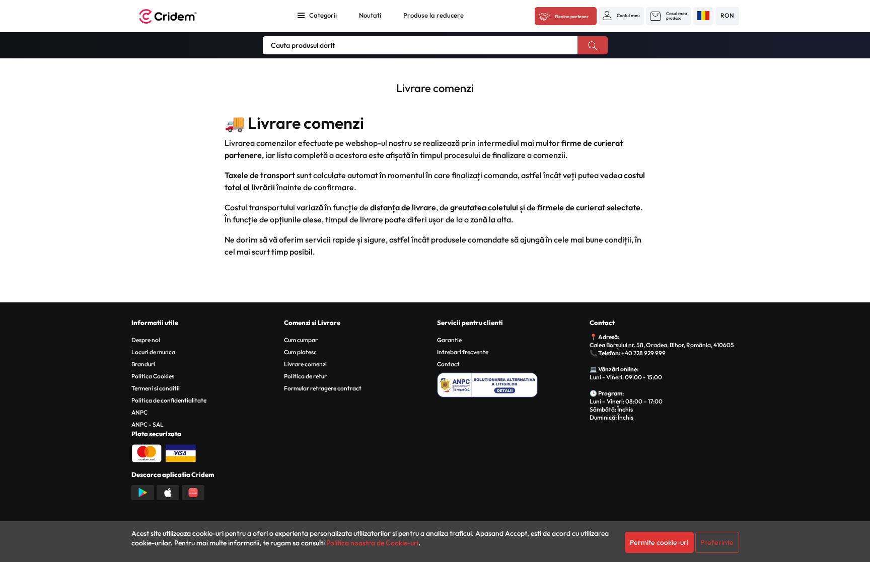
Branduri (143, 364)
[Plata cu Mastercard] (146, 452)
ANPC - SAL (147, 424)
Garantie (449, 340)
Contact (448, 364)
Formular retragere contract (322, 388)
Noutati (370, 15)
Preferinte (717, 542)
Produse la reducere (433, 15)
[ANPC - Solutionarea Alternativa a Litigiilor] (512, 383)
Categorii (323, 15)
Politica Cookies (152, 376)
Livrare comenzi (305, 364)
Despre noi (145, 340)
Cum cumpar (301, 340)
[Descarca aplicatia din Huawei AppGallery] (193, 492)
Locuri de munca (153, 352)
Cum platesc (300, 352)
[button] (621, 15)
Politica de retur (305, 376)
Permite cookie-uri (659, 542)
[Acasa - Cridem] (179, 16)
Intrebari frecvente (462, 352)
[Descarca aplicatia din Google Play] (142, 492)
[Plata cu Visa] (181, 452)
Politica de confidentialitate (168, 400)
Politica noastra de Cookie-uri (372, 542)
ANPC (139, 412)
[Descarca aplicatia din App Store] (168, 492)
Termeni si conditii (155, 388)
